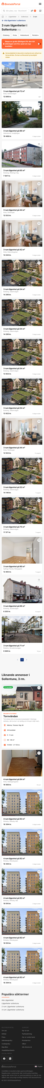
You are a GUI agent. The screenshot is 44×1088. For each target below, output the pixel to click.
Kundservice (26, 1040)
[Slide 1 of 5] (19, 205)
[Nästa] (26, 659)
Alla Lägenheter (8, 1000)
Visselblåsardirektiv (8, 1050)
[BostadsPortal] (11, 3)
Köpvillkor (5, 1047)
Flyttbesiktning (27, 1034)
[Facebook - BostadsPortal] (4, 1058)
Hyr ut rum (25, 1030)
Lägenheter (12, 16)
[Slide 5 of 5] (24, 205)
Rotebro (35, 35)
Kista (15, 35)
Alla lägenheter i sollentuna (15, 20)
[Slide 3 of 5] (22, 205)
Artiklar (4, 1034)
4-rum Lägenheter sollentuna (13, 1010)
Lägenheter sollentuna (10, 1003)
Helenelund (24, 35)
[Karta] (40, 11)
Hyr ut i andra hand (28, 1037)
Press (3, 1037)
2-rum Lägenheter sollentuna (13, 1007)
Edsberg (6, 35)
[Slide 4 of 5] (23, 205)
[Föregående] (17, 659)
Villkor (24, 1044)
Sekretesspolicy (7, 1040)
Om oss (4, 1030)
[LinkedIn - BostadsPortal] (10, 1058)
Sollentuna (24, 16)
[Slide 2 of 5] (20, 205)
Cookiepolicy (6, 1044)
